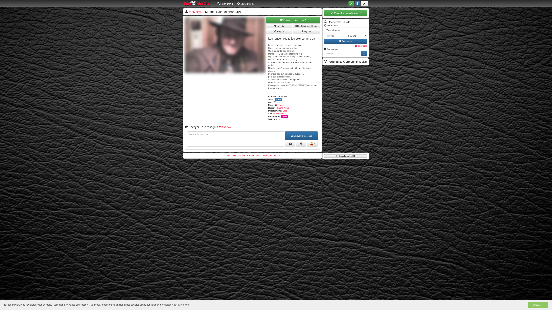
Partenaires (267, 155)
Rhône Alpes (283, 107)
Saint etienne (280, 113)
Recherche (226, 3)
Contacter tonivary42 (294, 20)
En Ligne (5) (247, 3)
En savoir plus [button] (181, 305)
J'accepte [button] (538, 305)
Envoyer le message (302, 135)
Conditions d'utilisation (235, 155)
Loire (285, 110)
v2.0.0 (277, 155)
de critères (362, 45)
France (280, 104)
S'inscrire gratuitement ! (347, 13)
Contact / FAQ (253, 155)
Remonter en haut (345, 156)
